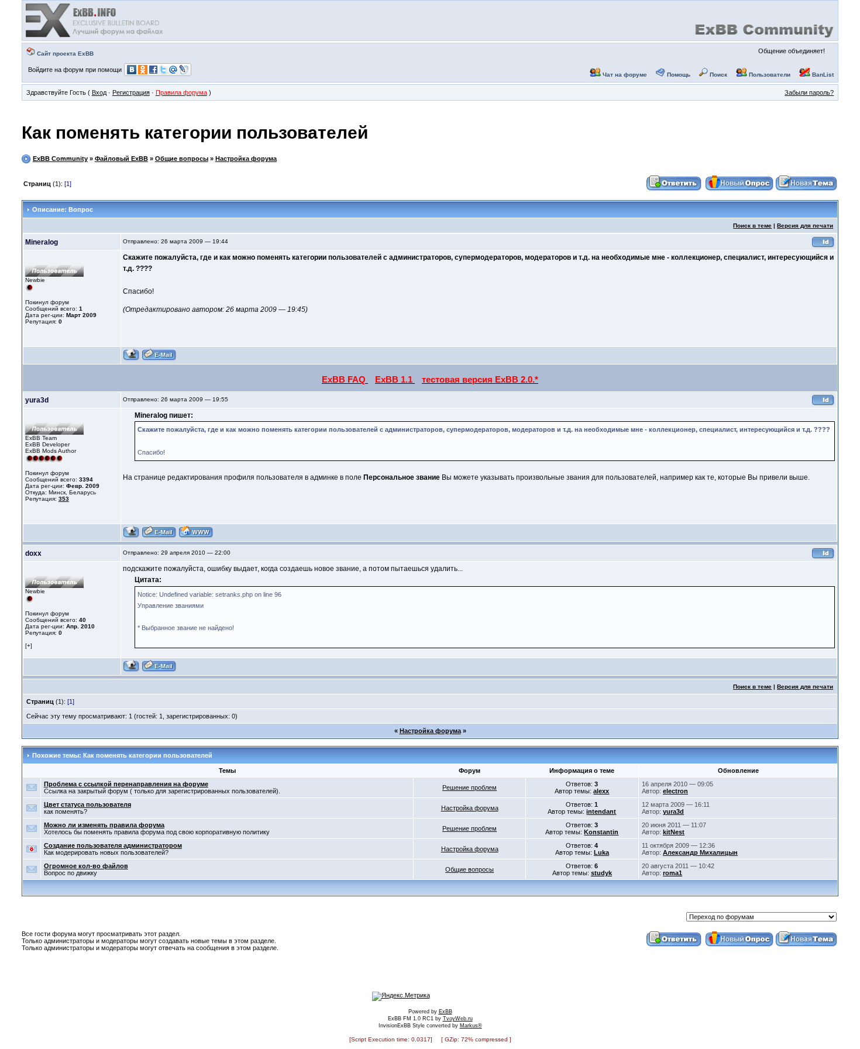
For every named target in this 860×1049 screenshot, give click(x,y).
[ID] (823, 246)
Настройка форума (246, 158)
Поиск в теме (752, 225)
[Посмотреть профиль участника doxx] (131, 670)
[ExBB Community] (95, 36)
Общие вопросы (181, 158)
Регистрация (131, 92)
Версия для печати (805, 225)
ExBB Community (60, 158)
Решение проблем (469, 787)
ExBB (445, 1011)
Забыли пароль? (809, 92)
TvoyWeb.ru (458, 1019)
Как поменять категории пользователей (195, 132)
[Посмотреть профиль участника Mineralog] (131, 359)
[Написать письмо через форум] (159, 359)
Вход (99, 92)
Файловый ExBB (121, 158)
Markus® (471, 1026)
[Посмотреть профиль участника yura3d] (131, 536)
